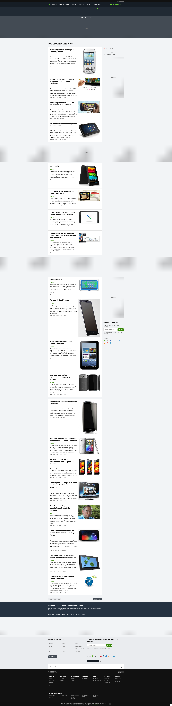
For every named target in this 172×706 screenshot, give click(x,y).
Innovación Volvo (88, 17)
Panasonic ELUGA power (60, 300)
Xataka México (52, 695)
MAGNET (89, 4)
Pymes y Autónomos (117, 681)
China (104, 51)
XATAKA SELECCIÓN (64, 4)
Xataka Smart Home (51, 684)
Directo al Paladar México (85, 696)
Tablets (52, 86)
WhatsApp (111, 4)
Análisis (63, 614)
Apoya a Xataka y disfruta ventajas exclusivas (109, 661)
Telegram (116, 4)
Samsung (73, 614)
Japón (119, 52)
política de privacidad (105, 648)
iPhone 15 (109, 54)
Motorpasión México (95, 696)
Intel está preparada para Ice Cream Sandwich (62, 577)
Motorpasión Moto (97, 680)
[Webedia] (120, 1)
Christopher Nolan (119, 51)
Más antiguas (97, 599)
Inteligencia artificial (80, 614)
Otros (51, 490)
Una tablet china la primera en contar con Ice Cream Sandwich (63, 556)
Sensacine (73, 678)
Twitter (123, 4)
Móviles (52, 54)
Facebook (110, 340)
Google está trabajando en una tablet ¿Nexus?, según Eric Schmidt (62, 507)
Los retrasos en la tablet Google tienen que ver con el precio (63, 213)
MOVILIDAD (81, 4)
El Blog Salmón (118, 678)
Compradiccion (107, 682)
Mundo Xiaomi (52, 687)
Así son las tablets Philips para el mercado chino (63, 124)
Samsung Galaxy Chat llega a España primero (62, 50)
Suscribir (120, 329)
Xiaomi (114, 54)
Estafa (112, 51)
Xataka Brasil (51, 697)
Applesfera (51, 682)
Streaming (58, 614)
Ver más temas (52, 656)
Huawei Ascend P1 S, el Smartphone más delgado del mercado (62, 461)
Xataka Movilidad (78, 646)
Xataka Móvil (51, 680)
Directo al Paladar (85, 678)
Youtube (120, 4)
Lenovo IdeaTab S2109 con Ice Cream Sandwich (62, 192)
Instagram (118, 4)
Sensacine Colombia (73, 698)
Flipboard (107, 343)
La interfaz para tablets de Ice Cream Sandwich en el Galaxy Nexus (62, 532)
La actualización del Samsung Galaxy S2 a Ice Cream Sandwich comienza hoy (63, 235)
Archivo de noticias (55, 599)
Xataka (50, 678)
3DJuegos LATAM (63, 695)
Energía (63, 646)
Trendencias (106, 678)
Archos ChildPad (57, 279)
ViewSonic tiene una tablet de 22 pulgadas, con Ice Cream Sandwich (63, 81)
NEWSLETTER (97, 4)
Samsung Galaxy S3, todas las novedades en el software (62, 103)
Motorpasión (95, 678)
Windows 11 (77, 651)
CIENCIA (74, 4)
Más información (96, 704)
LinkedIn (110, 343)
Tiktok (113, 4)
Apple (68, 614)
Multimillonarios (113, 52)
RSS (104, 343)
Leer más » (74, 95)
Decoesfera (106, 680)
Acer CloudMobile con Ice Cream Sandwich (63, 402)
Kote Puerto (56, 67)
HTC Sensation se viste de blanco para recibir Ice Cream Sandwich (63, 439)
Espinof (72, 680)
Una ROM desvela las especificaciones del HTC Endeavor (60, 377)
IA (108, 51)
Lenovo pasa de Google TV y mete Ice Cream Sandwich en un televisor (63, 484)
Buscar (121, 667)
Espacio (76, 643)
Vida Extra (62, 680)
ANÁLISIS (54, 4)
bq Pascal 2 (54, 166)
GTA (104, 54)
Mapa (106, 52)
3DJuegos (62, 678)
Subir (119, 672)
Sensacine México (75, 695)
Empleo (63, 651)
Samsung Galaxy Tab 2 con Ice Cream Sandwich (62, 342)
